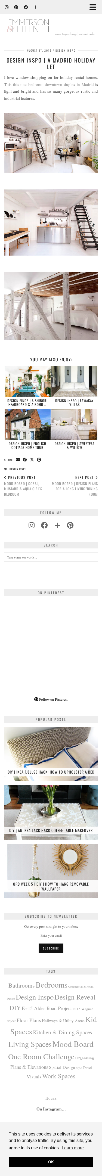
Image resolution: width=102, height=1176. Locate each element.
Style (79, 1068)
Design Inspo (65, 50)
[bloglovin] (57, 525)
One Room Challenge (41, 1056)
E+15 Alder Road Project (47, 1008)
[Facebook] (26, 7)
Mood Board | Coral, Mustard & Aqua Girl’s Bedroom (23, 485)
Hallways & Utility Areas (63, 1020)
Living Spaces (30, 1044)
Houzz (51, 1098)
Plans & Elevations (29, 1066)
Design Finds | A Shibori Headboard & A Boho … (27, 402)
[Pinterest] (16, 7)
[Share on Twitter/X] (32, 460)
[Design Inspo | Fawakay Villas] (74, 381)
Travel (87, 1067)
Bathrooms (21, 985)
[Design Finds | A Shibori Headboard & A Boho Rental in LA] (28, 381)
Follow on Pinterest (53, 699)
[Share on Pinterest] (39, 460)
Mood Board (73, 1043)
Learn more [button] (73, 1148)
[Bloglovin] (36, 7)
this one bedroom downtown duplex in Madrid (53, 84)
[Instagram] (7, 7)
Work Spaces (58, 1076)
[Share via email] (17, 460)
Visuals (34, 1076)
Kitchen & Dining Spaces (62, 1032)
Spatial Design (62, 1067)
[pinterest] (70, 525)
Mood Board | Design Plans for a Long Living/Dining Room (75, 485)
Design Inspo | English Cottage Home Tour (27, 445)
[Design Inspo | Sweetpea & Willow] (74, 424)
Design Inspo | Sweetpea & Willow (74, 445)
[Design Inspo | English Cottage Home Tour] (28, 424)
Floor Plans (29, 1020)
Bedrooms (51, 984)
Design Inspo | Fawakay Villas (74, 402)
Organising (84, 1057)
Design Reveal (74, 996)
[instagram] (32, 525)
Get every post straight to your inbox (51, 926)
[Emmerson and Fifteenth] (51, 21)
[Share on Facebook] (25, 460)
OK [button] (51, 1162)
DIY (15, 1007)
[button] (94, 7)
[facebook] (44, 525)
